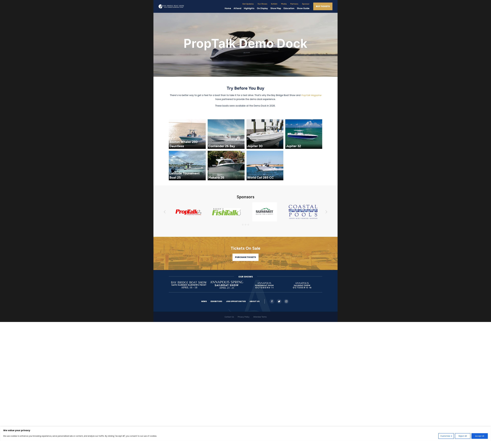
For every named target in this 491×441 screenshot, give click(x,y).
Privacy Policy (243, 317)
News (204, 301)
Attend (237, 8)
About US (254, 301)
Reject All (463, 436)
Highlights (249, 8)
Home (228, 8)
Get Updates (248, 4)
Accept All (479, 436)
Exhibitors (216, 301)
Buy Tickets (323, 6)
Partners (294, 4)
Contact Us (229, 317)
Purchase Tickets (245, 257)
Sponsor (305, 4)
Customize (445, 436)
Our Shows (262, 4)
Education (289, 8)
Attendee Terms (260, 317)
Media (284, 4)
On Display (262, 8)
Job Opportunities (236, 301)
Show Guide (303, 8)
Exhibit (274, 4)
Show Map (275, 8)
